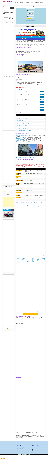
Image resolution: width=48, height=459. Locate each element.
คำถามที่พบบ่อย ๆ (37, 2)
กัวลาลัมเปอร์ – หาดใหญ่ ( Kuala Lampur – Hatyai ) (23, 128)
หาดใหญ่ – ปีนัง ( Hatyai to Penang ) (21, 118)
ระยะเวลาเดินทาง (28, 2)
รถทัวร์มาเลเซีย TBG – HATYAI (7, 17)
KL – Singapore (18, 141)
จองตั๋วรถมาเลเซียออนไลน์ (30, 26)
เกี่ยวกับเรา (32, 2)
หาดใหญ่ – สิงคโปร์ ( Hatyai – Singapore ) (22, 125)
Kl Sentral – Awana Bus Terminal (21, 135)
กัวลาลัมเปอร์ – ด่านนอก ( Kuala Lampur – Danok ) (23, 130)
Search (4, 6)
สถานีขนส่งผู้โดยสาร (22, 2)
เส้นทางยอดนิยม (17, 2)
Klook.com (4, 191)
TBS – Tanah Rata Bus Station (21, 140)
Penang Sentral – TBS (19, 138)
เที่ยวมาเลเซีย (41, 2)
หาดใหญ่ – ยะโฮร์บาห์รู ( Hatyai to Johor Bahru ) (23, 123)
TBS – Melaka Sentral (19, 139)
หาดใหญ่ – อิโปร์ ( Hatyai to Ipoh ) (21, 120)
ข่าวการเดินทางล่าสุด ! (18, 3)
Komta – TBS (18, 142)
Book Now (42, 91)
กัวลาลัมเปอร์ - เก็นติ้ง (20, 448)
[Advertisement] (8, 202)
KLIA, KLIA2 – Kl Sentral (20, 137)
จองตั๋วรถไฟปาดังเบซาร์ (35, 445)
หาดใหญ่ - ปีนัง (19, 445)
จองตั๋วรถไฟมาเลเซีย (24, 3)
